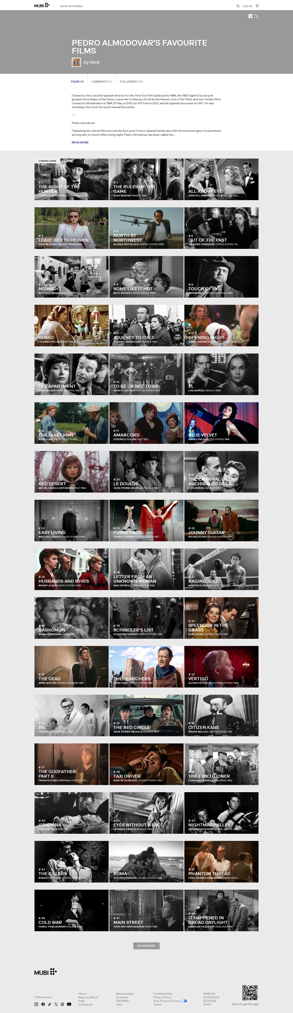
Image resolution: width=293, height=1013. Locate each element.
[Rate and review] (102, 193)
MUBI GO (209, 993)
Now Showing (71, 6)
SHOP (207, 1004)
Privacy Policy (162, 997)
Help (81, 1001)
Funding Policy (163, 993)
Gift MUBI (122, 1001)
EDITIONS (209, 1001)
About (82, 993)
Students (122, 997)
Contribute (85, 1004)
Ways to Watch (88, 997)
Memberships (125, 993)
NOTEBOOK (211, 997)
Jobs (119, 1004)
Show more (146, 946)
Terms (157, 1004)
